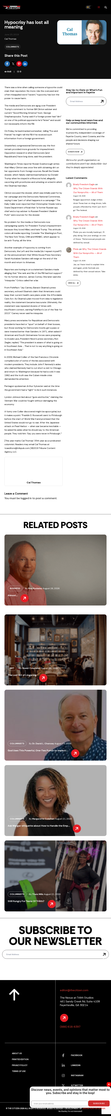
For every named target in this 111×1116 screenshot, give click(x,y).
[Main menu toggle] (99, 7)
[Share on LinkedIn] (25, 63)
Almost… (13, 595)
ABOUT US (17, 1053)
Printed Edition (20, 1059)
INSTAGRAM (77, 1075)
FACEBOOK (76, 1055)
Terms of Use (19, 1071)
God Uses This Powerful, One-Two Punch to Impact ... (38, 750)
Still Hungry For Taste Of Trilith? (26, 901)
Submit (102, 101)
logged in (26, 498)
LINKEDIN (75, 1065)
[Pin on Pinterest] (19, 63)
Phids (76, 249)
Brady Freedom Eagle (84, 184)
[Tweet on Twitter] (13, 63)
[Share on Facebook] (7, 63)
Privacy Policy (19, 1065)
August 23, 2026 (63, 743)
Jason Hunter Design (93, 1108)
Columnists (12, 47)
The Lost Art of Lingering (22, 675)
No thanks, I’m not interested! (70, 1111)
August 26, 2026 (51, 588)
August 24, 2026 (49, 668)
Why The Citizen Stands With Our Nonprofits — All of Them (89, 253)
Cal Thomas (10, 38)
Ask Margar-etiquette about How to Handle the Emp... (39, 825)
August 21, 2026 (63, 818)
